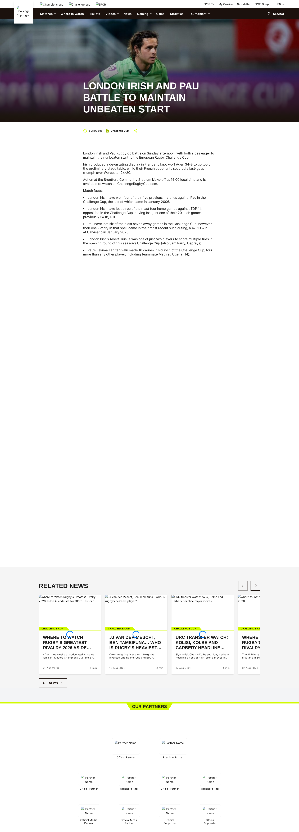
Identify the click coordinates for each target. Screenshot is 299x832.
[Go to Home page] (23, 12)
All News (50, 683)
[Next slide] (255, 586)
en (279, 4)
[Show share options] (136, 131)
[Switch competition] (51, 4)
